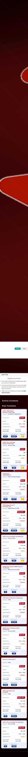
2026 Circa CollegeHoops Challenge (9, 443)
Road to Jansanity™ (9, 659)
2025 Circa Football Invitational (13, 536)
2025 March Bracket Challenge (13, 598)
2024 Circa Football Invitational (13, 722)
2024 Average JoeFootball (9, 691)
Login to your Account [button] (14, 378)
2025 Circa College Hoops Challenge (11, 628)
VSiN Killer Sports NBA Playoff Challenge (13, 567)
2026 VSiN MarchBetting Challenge (9, 411)
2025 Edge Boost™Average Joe (9, 505)
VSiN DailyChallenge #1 (7, 474)
